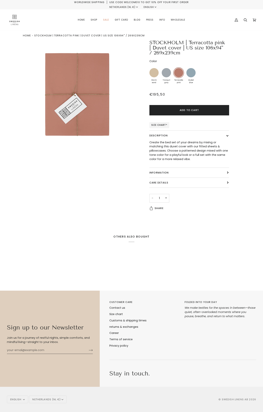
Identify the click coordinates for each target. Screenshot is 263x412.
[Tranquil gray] (166, 72)
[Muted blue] (191, 72)
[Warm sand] (154, 72)
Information (159, 172)
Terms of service (121, 339)
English (149, 7)
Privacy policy (118, 346)
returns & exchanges (123, 327)
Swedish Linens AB (235, 399)
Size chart (116, 314)
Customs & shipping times (128, 320)
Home (27, 35)
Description (158, 135)
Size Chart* (159, 125)
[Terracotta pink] (178, 72)
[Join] (88, 350)
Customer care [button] (121, 302)
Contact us (117, 308)
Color (153, 61)
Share (159, 208)
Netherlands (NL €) (122, 7)
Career (114, 333)
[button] (94, 20)
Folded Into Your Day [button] (201, 302)
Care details (158, 182)
